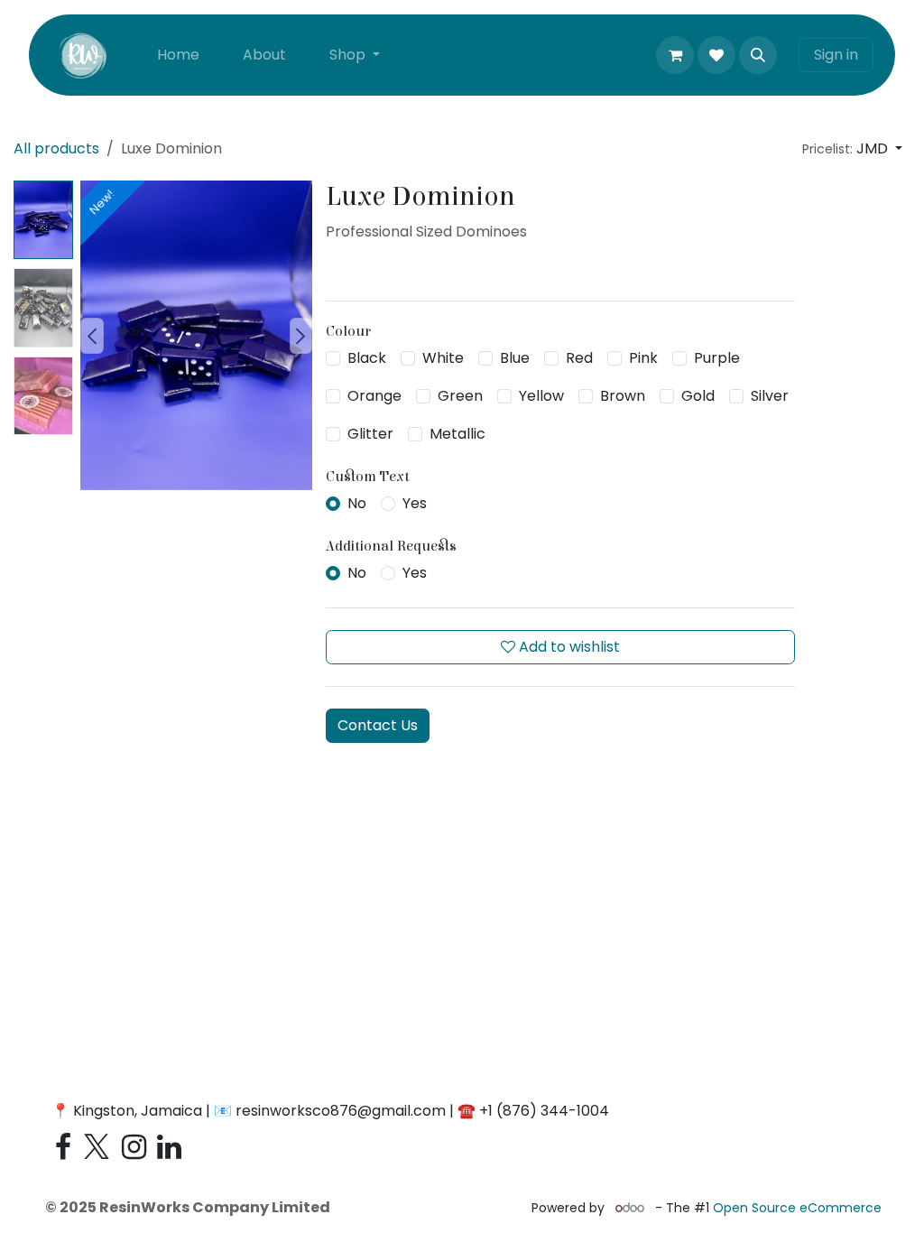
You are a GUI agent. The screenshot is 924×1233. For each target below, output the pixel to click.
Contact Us (377, 725)
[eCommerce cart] (675, 55)
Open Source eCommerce (797, 1208)
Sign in (836, 54)
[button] (758, 55)
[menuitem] (178, 55)
